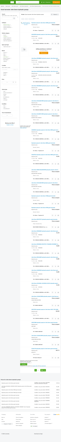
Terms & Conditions (19, 417)
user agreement (43, 365)
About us (3, 417)
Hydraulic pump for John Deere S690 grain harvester (43, 22)
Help (2, 419)
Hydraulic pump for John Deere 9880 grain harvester (43, 143)
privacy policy (35, 365)
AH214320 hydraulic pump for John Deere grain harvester (44, 34)
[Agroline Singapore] (5, 2)
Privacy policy (18, 419)
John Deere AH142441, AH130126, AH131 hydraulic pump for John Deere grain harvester (17, 387)
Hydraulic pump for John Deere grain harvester (10, 383)
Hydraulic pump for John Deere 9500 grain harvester (11, 389)
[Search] (17, 2)
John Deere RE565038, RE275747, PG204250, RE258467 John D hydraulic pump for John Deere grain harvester (16, 407)
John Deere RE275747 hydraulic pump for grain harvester (44, 219)
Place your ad (44, 52)
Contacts (3, 421)
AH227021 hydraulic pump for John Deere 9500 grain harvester (45, 154)
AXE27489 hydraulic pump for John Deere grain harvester (44, 322)
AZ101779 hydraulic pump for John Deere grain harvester (44, 348)
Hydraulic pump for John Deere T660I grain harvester (43, 195)
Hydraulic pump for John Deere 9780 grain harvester (43, 207)
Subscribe (24, 364)
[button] (55, 30)
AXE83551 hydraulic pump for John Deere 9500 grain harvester (45, 129)
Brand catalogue (19, 425)
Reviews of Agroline (19, 423)
